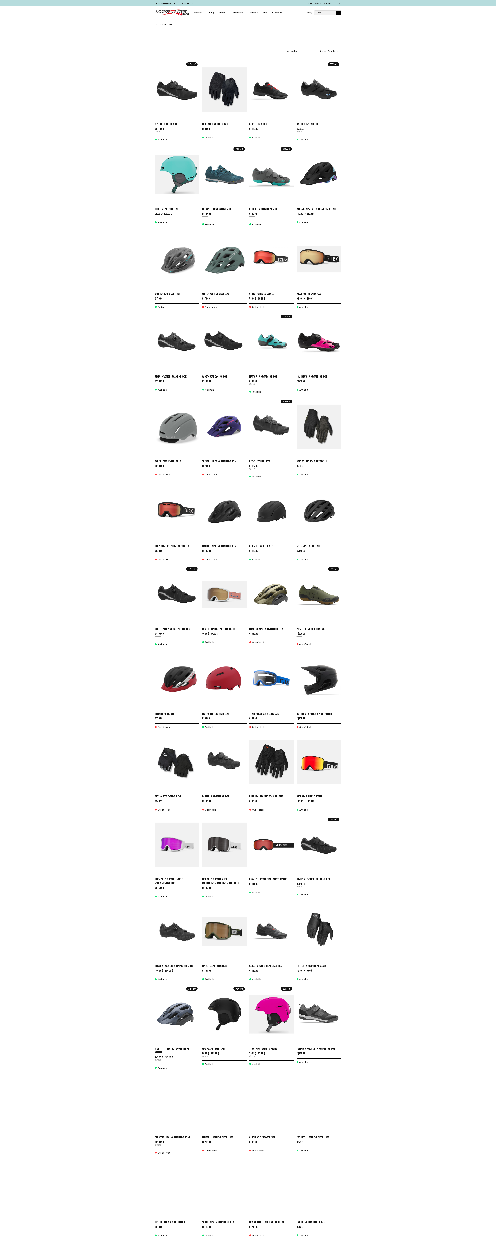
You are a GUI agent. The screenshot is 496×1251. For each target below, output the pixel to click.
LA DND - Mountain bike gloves (311, 1222)
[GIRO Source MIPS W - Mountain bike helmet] (177, 1102)
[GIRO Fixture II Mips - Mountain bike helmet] (224, 511)
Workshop (252, 12)
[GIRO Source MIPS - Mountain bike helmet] (224, 1187)
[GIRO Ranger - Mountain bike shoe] (224, 761)
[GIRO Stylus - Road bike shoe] (177, 89)
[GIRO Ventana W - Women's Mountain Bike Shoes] (319, 1014)
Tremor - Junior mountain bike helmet (220, 461)
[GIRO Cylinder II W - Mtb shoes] (319, 89)
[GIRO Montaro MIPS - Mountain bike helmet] (271, 1187)
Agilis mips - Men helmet (308, 546)
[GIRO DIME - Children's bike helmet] (224, 679)
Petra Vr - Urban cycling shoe (216, 209)
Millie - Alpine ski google (309, 294)
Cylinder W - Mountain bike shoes (312, 376)
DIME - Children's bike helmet (216, 714)
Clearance (223, 12)
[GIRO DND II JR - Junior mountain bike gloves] (271, 761)
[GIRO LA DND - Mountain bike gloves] (319, 1187)
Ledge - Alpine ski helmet (167, 209)
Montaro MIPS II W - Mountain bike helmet (316, 209)
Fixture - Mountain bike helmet (170, 1222)
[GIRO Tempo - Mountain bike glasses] (271, 679)
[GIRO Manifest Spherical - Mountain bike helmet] (177, 1014)
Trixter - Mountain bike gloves (311, 966)
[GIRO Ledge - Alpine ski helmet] (177, 174)
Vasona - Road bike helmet (167, 294)
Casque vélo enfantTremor (262, 1137)
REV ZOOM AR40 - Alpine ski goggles (172, 546)
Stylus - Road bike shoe (166, 124)
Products (198, 12)
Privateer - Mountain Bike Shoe (311, 629)
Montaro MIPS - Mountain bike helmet (267, 1222)
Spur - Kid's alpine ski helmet (263, 1049)
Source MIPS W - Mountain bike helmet (173, 1137)
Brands (275, 12)
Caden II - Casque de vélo (261, 546)
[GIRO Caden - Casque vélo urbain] (177, 426)
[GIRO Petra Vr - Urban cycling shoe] (224, 174)
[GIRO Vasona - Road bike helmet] (177, 259)
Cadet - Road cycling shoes (215, 376)
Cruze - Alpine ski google (261, 294)
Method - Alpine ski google (309, 796)
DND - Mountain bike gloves (215, 124)
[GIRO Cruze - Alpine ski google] (271, 259)
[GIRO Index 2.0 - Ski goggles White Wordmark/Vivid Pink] (177, 844)
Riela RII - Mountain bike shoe (263, 209)
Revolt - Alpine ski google (214, 966)
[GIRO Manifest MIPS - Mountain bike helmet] (271, 594)
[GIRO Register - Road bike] (177, 679)
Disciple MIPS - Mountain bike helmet (314, 714)
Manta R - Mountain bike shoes (263, 376)
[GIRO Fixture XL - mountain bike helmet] (319, 1102)
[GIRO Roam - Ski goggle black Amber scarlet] (271, 844)
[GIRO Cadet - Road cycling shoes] (224, 342)
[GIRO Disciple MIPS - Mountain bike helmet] (319, 679)
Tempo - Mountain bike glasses (264, 714)
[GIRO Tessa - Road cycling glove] (177, 761)
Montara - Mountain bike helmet (217, 1137)
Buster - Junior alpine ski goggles (218, 629)
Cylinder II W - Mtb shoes (309, 124)
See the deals (188, 3)
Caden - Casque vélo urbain (168, 461)
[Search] (338, 12)
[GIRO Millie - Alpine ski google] (319, 259)
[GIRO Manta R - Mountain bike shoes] (271, 342)
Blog (211, 12)
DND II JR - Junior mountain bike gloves (267, 796)
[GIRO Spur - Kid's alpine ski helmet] (271, 1014)
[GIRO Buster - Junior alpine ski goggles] (224, 594)
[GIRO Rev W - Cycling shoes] (271, 426)
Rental (265, 12)
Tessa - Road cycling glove (168, 796)
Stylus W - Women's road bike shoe (313, 879)
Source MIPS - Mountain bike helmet (219, 1222)
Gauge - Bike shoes (258, 124)
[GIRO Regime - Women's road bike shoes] (177, 342)
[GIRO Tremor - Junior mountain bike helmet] (224, 426)
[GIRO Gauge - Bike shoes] (271, 89)
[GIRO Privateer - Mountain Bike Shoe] (319, 594)
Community (237, 12)
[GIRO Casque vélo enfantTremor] (271, 1102)
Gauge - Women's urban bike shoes (265, 966)
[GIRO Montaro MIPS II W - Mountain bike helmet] (319, 174)
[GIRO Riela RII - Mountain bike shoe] (271, 174)
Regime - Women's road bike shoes (171, 376)
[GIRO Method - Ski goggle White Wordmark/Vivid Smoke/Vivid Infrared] (224, 844)
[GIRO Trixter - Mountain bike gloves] (319, 931)
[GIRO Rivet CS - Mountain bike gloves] (319, 426)
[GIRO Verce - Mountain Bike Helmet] (224, 259)
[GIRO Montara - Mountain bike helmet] (224, 1102)
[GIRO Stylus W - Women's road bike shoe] (319, 844)
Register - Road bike (164, 714)
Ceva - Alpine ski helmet (213, 1049)
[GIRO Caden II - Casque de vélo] (271, 511)
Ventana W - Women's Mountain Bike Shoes (316, 1049)
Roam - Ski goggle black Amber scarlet (268, 879)
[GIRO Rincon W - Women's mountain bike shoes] (177, 931)
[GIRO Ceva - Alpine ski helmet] (224, 1014)
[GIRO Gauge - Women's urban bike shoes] (271, 931)
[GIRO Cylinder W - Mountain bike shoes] (319, 342)
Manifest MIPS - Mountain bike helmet (267, 629)
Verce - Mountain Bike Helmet (216, 294)
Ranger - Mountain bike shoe (215, 796)
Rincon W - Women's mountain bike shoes (174, 966)
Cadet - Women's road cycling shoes (172, 629)
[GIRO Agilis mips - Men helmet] (319, 511)
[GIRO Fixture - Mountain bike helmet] (177, 1187)
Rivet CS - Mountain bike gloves (312, 461)
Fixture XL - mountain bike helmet (313, 1137)
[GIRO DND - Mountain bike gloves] (224, 89)
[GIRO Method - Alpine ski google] (319, 761)
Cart (310, 12)
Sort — (323, 51)
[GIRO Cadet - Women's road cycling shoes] (177, 594)
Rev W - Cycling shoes (259, 461)
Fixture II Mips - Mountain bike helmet (220, 546)
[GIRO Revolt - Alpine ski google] (224, 931)
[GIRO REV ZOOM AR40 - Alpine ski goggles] (177, 511)
